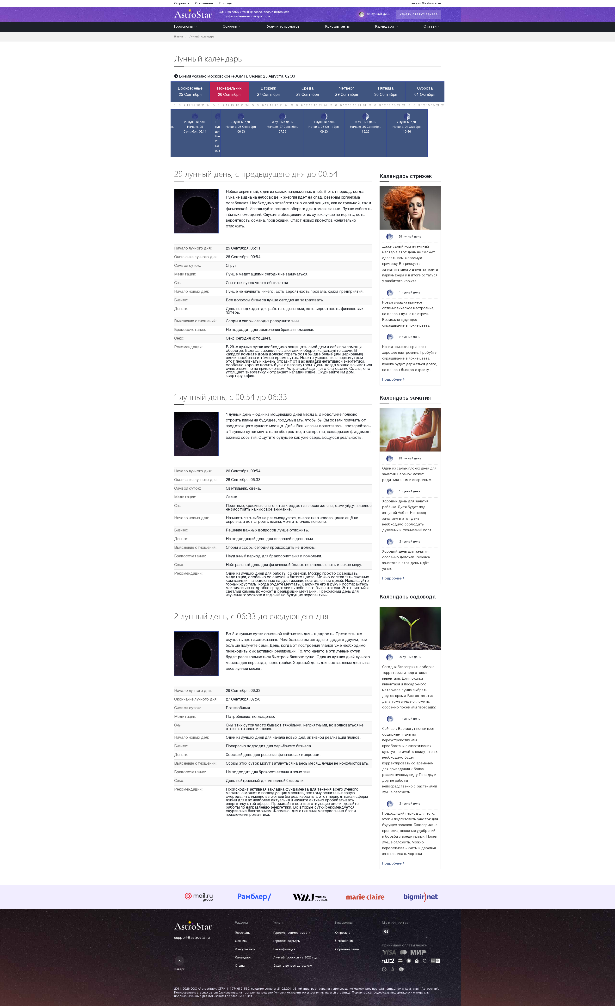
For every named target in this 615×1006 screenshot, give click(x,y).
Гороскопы (183, 26)
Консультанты (337, 26)
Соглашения (204, 3)
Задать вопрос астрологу (292, 965)
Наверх (179, 969)
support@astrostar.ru (426, 3)
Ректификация (284, 949)
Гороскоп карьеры (286, 941)
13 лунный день (378, 14)
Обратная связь (347, 949)
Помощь (225, 3)
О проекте (181, 3)
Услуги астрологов (283, 26)
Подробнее (392, 379)
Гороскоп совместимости (291, 933)
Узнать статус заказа (418, 14)
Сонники (230, 26)
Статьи (430, 26)
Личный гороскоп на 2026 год (295, 957)
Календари (384, 26)
